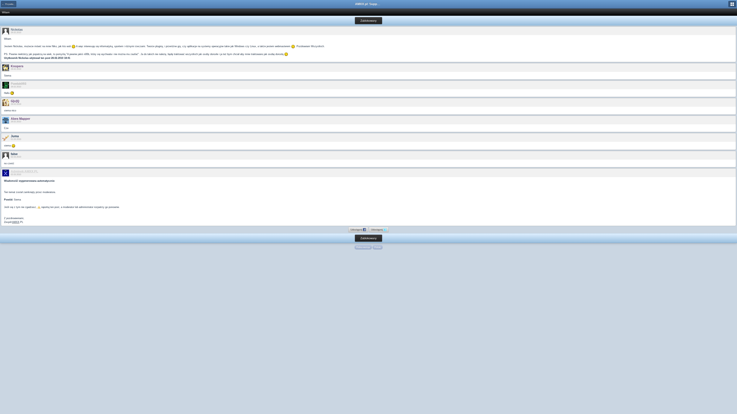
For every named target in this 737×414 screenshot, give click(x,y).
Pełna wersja (363, 247)
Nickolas (17, 29)
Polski (377, 247)
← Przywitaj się (9, 4)
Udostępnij (356, 229)
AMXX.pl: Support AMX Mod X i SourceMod (368, 4)
